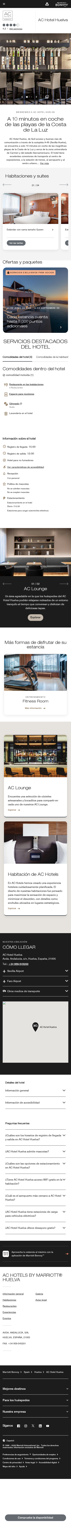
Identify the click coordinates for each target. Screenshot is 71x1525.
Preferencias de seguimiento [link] (16, 1454)
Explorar (35, 617)
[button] (47, 4)
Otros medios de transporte (23, 991)
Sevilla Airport (15, 971)
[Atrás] (7, 184)
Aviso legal (41, 1300)
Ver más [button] (44, 163)
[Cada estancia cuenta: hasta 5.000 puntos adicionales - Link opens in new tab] (35, 300)
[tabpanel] (35, 577)
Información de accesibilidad (22, 1102)
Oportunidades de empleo (44, 1454)
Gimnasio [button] (14, 403)
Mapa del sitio (9, 1466)
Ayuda (22, 1466)
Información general (17, 1090)
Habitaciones (9, 1300)
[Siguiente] (63, 184)
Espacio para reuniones (21, 394)
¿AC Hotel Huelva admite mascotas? (27, 1151)
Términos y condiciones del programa (41, 1458)
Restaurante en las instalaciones (26, 384)
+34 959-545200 (18, 964)
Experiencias (9, 1312)
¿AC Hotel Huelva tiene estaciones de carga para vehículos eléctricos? (31, 1213)
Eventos (7, 1318)
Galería (39, 1293)
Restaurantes (10, 1306)
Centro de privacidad (12, 1462)
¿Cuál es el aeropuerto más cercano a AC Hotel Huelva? (33, 1197)
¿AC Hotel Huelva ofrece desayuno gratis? (30, 1227)
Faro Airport (14, 981)
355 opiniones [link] (15, 29)
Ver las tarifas (16, 243)
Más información (33, 708)
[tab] (17, 357)
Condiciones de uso (12, 1458)
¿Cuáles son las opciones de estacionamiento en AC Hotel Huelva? (32, 1165)
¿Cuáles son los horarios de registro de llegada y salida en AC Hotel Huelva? (33, 1137)
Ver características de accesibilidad (25, 467)
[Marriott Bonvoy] (60, 4)
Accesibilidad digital (48, 1462)
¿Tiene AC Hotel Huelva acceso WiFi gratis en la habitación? (33, 1181)
